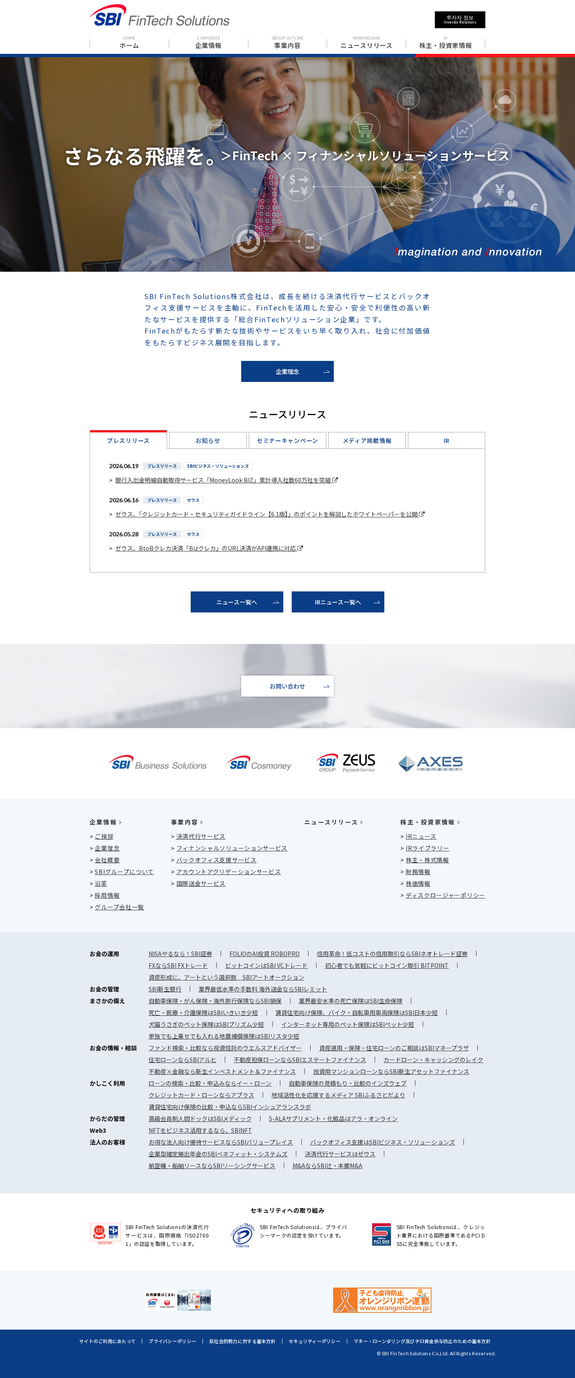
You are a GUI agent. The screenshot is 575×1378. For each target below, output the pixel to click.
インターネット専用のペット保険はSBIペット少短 (347, 1024)
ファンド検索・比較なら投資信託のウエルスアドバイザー (225, 1048)
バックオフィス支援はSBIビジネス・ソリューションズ (382, 1142)
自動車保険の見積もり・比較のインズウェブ (348, 1083)
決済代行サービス (201, 836)
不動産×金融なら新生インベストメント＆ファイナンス (222, 1071)
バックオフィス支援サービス (216, 860)
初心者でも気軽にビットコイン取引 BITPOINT (387, 965)
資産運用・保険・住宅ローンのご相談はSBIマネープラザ (394, 1048)
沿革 (101, 883)
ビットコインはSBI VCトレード (266, 965)
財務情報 (418, 871)
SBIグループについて (124, 871)
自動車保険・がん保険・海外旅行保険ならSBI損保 (215, 1000)
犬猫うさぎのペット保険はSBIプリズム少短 (206, 1024)
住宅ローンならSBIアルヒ (182, 1059)
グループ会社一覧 (119, 907)
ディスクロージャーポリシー (445, 895)
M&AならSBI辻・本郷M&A (327, 1165)
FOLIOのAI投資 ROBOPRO (264, 953)
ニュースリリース (331, 822)
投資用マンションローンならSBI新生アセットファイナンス (391, 1071)
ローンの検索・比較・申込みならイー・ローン (210, 1083)
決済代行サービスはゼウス (340, 1154)
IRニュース (421, 836)
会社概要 (107, 860)
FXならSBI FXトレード (178, 965)
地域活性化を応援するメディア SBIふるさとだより (338, 1095)
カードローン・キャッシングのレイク (433, 1059)
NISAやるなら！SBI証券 (180, 953)
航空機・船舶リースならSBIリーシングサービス (212, 1165)
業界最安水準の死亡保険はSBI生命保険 (350, 1000)
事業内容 (184, 822)
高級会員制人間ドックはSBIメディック (200, 1118)
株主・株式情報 (427, 860)
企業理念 (287, 371)
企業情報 (103, 822)
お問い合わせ (287, 686)
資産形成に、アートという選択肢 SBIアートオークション (226, 977)
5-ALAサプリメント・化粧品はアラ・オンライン (333, 1118)
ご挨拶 (104, 836)
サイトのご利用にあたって (107, 1341)
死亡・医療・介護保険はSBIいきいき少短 (203, 1012)
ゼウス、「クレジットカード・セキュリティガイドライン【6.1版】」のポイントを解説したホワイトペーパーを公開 (267, 514)
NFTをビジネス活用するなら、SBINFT (200, 1130)
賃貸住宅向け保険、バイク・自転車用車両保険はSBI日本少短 (356, 1012)
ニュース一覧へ (236, 602)
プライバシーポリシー (172, 1341)
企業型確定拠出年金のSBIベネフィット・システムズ (218, 1154)
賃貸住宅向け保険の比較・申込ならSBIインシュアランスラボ (230, 1106)
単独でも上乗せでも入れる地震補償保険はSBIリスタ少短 (224, 1036)
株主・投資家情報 (427, 822)
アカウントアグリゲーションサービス (228, 871)
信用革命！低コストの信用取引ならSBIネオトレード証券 (392, 953)
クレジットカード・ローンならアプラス (201, 1095)
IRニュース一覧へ (338, 602)
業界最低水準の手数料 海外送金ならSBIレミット (263, 989)
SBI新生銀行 (165, 989)
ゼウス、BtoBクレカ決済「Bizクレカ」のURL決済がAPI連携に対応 (206, 548)
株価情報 (418, 883)
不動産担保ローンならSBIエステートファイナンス (300, 1059)
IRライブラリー (428, 848)
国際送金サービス (201, 883)
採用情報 (107, 895)
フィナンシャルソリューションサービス (232, 848)
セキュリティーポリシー (315, 1341)
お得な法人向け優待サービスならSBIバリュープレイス (221, 1142)
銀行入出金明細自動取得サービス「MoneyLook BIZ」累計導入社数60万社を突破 (223, 480)
